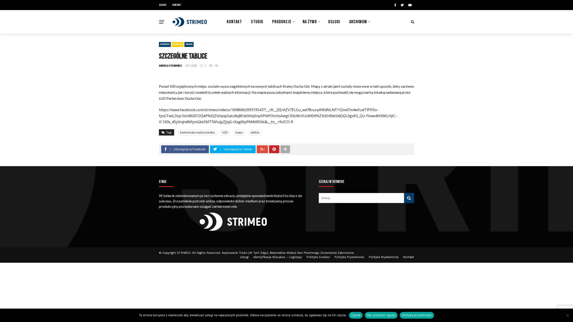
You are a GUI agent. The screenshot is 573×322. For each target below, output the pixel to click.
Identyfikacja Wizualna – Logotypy (277, 257)
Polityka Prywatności (349, 257)
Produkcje (281, 22)
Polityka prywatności (417, 315)
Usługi (162, 5)
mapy (239, 132)
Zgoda (355, 315)
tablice (254, 132)
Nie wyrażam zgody (381, 315)
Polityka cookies (318, 257)
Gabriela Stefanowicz (170, 66)
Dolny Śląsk (177, 44)
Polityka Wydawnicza (383, 257)
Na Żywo (310, 22)
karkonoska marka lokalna (197, 132)
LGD (225, 132)
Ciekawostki (165, 44)
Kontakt (176, 5)
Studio (257, 22)
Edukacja (189, 44)
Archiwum (358, 22)
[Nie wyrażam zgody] (567, 315)
